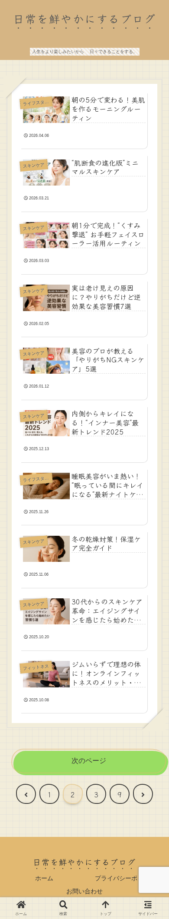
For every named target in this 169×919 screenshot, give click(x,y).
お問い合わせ (84, 891)
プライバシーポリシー (125, 878)
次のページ (89, 760)
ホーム (44, 878)
